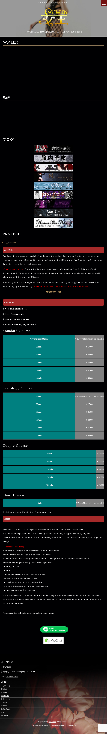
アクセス (4, 702)
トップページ (5, 686)
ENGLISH (4, 715)
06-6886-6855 (12, 677)
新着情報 (4, 689)
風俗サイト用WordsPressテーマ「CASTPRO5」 (60, 725)
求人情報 (4, 706)
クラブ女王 (52, 722)
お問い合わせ (5, 709)
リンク (3, 712)
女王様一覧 (5, 696)
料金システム (5, 699)
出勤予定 (4, 692)
